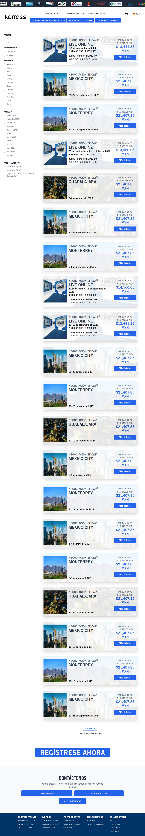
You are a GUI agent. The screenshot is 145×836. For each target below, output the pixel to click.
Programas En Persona (80, 20)
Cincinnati (10, 90)
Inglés (9, 39)
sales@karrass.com (47, 793)
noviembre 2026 (13, 126)
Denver (9, 104)
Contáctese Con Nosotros (96, 13)
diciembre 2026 (12, 130)
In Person (11, 55)
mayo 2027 (11, 148)
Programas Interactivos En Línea (48, 20)
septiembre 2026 (13, 119)
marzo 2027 (11, 141)
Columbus (10, 97)
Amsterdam (11, 64)
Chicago (9, 86)
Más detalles (125, 57)
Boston (9, 75)
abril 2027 (10, 144)
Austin (9, 71)
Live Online (11, 51)
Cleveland (10, 93)
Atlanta (9, 68)
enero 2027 (11, 133)
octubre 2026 (12, 123)
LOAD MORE (90, 728)
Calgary (9, 79)
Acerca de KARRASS (53, 13)
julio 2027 (10, 155)
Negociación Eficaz (14, 166)
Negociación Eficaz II (15, 170)
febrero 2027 (11, 137)
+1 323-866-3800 (72, 801)
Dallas (9, 100)
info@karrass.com (99, 793)
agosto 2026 (11, 115)
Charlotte (10, 82)
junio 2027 (11, 152)
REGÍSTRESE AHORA (72, 752)
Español (10, 43)
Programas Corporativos (75, 13)
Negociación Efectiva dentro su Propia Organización (20, 175)
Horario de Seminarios (108, 20)
